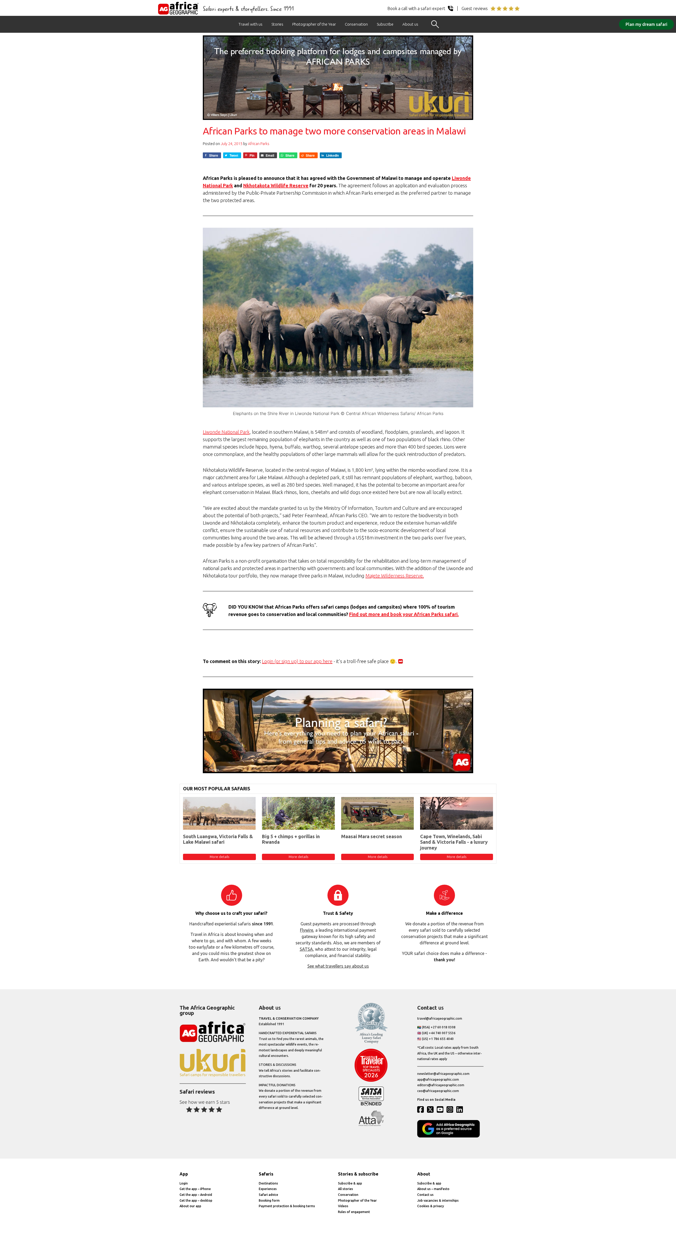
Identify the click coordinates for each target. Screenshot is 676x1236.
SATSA (306, 949)
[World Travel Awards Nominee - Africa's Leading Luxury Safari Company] (371, 1042)
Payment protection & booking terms (287, 1206)
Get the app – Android (196, 1194)
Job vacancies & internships (438, 1200)
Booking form (269, 1200)
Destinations (268, 1183)
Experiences (268, 1189)
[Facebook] (421, 1109)
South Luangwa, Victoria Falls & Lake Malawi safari (218, 839)
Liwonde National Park (226, 432)
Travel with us (250, 24)
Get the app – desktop (196, 1200)
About (423, 1174)
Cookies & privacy (430, 1206)
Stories (277, 24)
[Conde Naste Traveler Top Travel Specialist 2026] (371, 1080)
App (184, 1174)
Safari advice (268, 1194)
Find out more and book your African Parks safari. (404, 614)
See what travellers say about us (338, 966)
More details (219, 857)
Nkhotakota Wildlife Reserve (275, 185)
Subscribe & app (350, 1183)
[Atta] (371, 1125)
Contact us (425, 1194)
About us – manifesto (433, 1189)
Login (184, 1183)
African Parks (258, 144)
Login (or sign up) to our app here (297, 661)
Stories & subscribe (358, 1174)
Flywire (306, 930)
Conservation (356, 24)
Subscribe (385, 24)
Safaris (266, 1174)
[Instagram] (451, 1109)
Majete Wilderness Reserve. (394, 575)
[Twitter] (431, 1109)
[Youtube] (441, 1109)
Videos (343, 1206)
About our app (190, 1206)
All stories (345, 1189)
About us (410, 24)
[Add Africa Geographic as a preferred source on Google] (450, 1136)
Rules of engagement (354, 1212)
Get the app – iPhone (195, 1189)
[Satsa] (371, 1104)
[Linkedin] (460, 1109)
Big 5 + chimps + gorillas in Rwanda (291, 839)
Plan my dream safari (646, 24)
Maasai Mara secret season (371, 836)
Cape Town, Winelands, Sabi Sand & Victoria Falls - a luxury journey (454, 842)
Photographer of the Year (314, 24)
